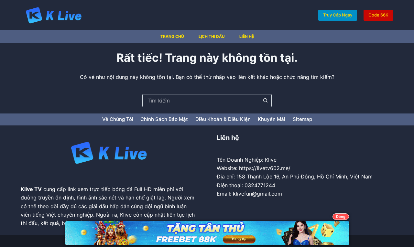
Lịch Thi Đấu (212, 36)
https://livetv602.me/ (264, 168)
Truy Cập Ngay (337, 14)
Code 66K (378, 14)
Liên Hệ (246, 36)
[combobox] (201, 100)
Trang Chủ (172, 36)
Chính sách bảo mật (164, 119)
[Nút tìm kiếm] (265, 100)
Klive (27, 189)
